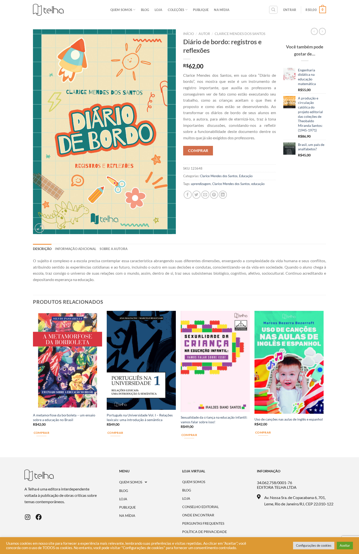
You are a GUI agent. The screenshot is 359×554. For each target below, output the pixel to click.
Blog (145, 10)
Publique (201, 10)
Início (188, 34)
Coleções (176, 10)
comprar (198, 150)
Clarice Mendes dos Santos (240, 34)
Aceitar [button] (345, 545)
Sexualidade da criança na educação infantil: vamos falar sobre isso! (214, 419)
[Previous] (33, 383)
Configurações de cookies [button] (313, 545)
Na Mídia (221, 10)
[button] (150, 482)
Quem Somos (121, 10)
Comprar (41, 432)
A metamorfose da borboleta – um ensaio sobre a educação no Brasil (64, 417)
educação (257, 184)
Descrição (42, 249)
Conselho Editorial (200, 507)
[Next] (323, 383)
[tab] (42, 249)
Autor (204, 34)
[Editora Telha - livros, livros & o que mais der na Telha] (48, 10)
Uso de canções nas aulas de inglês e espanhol (288, 419)
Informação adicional (75, 249)
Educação (246, 176)
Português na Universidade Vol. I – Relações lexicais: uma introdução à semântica (140, 417)
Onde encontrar (198, 515)
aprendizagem (201, 184)
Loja (158, 10)
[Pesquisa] (273, 10)
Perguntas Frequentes (203, 523)
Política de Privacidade (204, 531)
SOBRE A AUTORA (113, 249)
